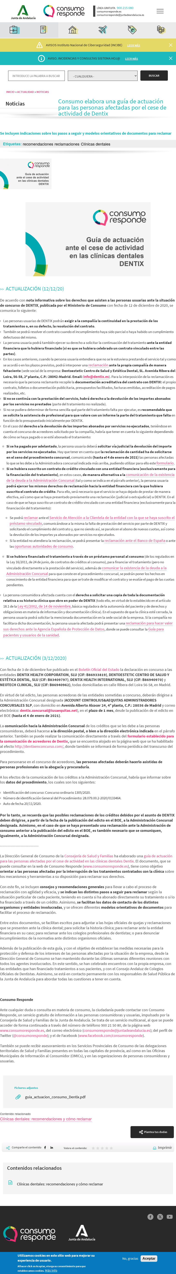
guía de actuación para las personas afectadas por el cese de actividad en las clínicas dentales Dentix (86, 858)
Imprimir (165, 1147)
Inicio (10, 92)
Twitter (160, 1217)
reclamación (98, 365)
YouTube (170, 1217)
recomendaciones (38, 144)
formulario (165, 463)
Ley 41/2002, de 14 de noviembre (44, 606)
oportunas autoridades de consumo (44, 546)
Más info (51, 1270)
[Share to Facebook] (45, 1148)
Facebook (150, 1217)
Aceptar (149, 1258)
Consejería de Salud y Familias (88, 855)
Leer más (133, 45)
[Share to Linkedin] (52, 1148)
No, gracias (130, 1258)
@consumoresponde (30, 1035)
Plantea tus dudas (155, 1132)
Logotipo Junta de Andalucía (22, 11)
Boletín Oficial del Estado (99, 669)
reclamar (31, 517)
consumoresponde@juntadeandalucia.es (116, 1030)
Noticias (42, 92)
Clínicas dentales (95, 144)
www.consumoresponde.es (106, 866)
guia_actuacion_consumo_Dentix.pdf (55, 1096)
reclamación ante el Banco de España (135, 540)
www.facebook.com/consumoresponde (111, 1035)
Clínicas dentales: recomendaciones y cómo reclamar (46, 1118)
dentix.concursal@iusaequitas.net (48, 710)
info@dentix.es (96, 376)
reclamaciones (67, 144)
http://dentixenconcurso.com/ (39, 746)
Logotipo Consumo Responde (64, 11)
